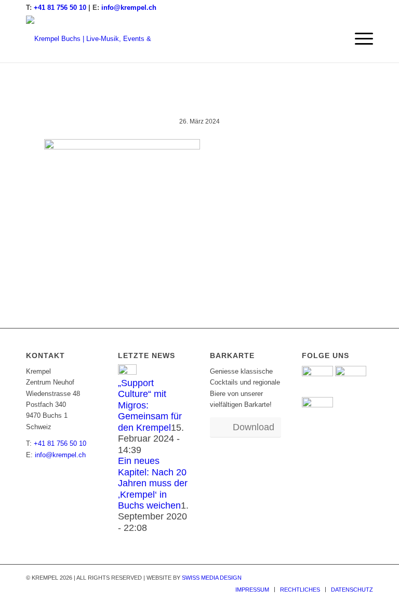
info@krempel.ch (128, 7)
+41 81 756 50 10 (60, 7)
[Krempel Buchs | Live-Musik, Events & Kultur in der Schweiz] (96, 39)
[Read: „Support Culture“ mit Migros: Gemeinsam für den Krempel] (127, 372)
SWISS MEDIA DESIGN (212, 577)
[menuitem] (358, 39)
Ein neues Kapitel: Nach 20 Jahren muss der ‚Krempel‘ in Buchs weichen (153, 483)
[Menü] (358, 39)
